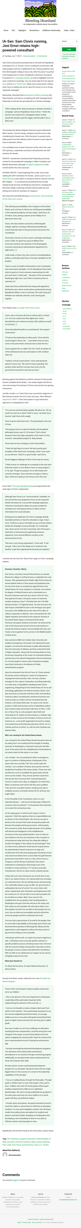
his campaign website (21, 78)
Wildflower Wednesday (51, 30)
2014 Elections (13, 1139)
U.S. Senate (44, 1145)
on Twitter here (20, 84)
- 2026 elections (67, 309)
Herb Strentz (66, 153)
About (6, 30)
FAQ (13, 30)
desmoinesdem (29, 56)
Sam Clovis (16, 1145)
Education (32, 1139)
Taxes (36, 1145)
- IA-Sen (64, 314)
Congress (23, 1139)
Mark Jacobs (37, 1142)
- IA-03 (64, 321)
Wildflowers (65, 291)
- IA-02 (64, 319)
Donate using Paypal (68, 81)
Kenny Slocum (66, 136)
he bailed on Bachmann (35, 165)
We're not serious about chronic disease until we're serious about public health (69, 194)
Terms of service (37, 1222)
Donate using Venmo (68, 76)
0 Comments (42, 56)
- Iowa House (66, 326)
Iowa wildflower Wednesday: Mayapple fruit (69, 219)
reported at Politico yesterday (36, 95)
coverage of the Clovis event (28, 308)
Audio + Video (69, 30)
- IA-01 (64, 316)
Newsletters (34, 30)
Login (69, 49)
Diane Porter (66, 223)
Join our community (37, 1197)
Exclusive (65, 280)
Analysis (64, 274)
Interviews (65, 283)
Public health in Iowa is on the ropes (69, 248)
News (63, 288)
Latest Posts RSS (33, 1219)
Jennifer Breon (66, 167)
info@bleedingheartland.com (68, 1199)
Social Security (27, 1145)
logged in (16, 1180)
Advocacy (65, 272)
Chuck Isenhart (66, 252)
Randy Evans (66, 126)
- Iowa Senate (66, 329)
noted (18, 393)
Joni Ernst (19, 1142)
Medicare (46, 1142)
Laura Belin (65, 184)
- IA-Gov (64, 311)
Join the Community (69, 54)
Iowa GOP (10, 1142)
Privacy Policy (26, 1222)
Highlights (22, 30)
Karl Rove (27, 1142)
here (4, 84)
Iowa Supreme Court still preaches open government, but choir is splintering (68, 234)
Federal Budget (42, 1139)
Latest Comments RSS (46, 1219)
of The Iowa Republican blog (22, 486)
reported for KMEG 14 (10, 399)
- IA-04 (64, 324)
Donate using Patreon (68, 78)
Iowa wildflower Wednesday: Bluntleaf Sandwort (69, 132)
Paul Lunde (6, 1145)
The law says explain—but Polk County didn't (68, 122)
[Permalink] (3, 56)
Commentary (66, 277)
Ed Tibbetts (65, 211)
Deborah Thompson (68, 201)
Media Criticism (66, 285)
